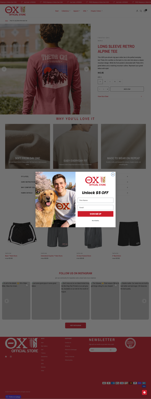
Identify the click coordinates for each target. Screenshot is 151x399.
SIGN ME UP (95, 213)
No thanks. (95, 220)
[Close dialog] (113, 174)
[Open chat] (144, 392)
